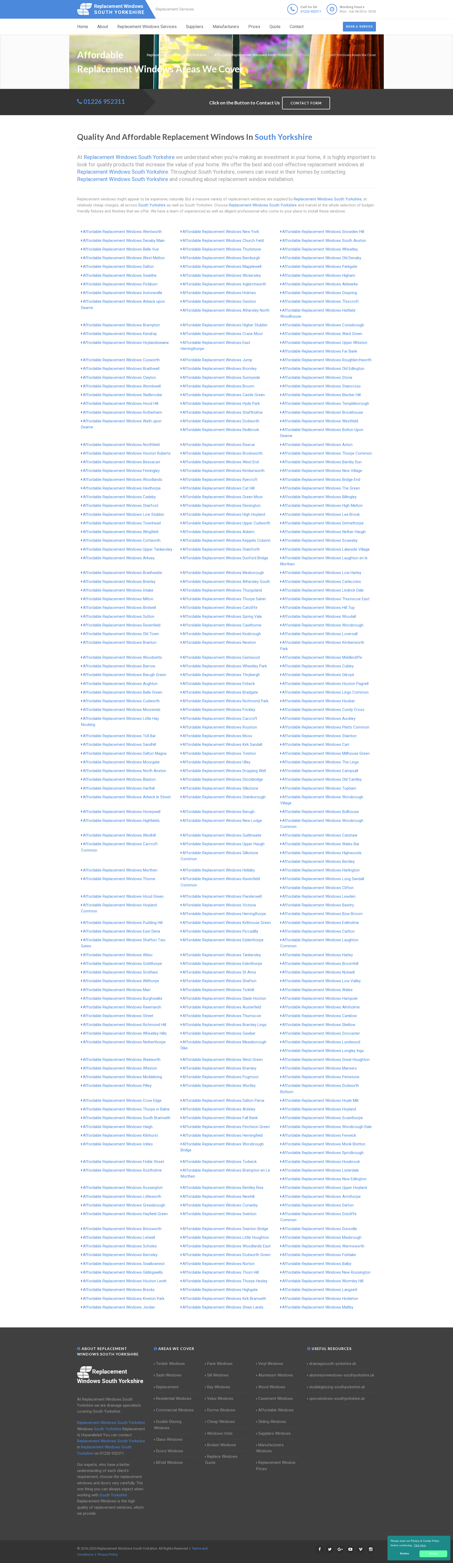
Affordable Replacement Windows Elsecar (218, 444)
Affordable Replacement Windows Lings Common (325, 692)
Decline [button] (404, 1553)
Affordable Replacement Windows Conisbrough (323, 325)
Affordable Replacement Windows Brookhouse (322, 412)
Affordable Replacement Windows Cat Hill (218, 488)
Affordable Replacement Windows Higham (318, 275)
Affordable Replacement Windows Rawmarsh (122, 1007)
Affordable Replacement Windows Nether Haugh (324, 531)
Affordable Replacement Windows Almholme (321, 1007)
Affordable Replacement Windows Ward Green (322, 333)
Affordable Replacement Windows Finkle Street (123, 1161)
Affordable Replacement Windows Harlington (321, 870)
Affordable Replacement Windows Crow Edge (122, 1100)
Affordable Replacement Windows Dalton (118, 266)
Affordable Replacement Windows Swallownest (124, 1263)
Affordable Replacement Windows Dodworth (220, 421)
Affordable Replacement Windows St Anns (219, 972)
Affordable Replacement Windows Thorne (119, 878)
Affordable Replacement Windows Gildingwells (123, 1272)
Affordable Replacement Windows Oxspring (319, 292)
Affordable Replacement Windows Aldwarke (320, 284)
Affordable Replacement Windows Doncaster (321, 1033)
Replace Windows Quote (221, 1459)
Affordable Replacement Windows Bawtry (318, 905)
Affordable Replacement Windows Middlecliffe (322, 657)
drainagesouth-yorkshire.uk (332, 1363)
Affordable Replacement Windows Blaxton (119, 779)
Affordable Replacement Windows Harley (317, 955)
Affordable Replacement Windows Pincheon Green (226, 1126)
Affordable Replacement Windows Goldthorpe (122, 963)
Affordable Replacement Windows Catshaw (319, 835)
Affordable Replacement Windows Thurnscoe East (325, 599)
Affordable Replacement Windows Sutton (118, 616)
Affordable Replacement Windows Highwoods (322, 852)
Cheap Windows (221, 1421)
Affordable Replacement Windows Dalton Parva (223, 1100)
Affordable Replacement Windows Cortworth (121, 540)
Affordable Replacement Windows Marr (117, 989)
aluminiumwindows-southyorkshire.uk (341, 1375)
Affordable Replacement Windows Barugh (218, 811)
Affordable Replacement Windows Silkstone (220, 788)
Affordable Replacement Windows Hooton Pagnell (325, 683)
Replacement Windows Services (147, 26)
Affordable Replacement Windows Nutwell (318, 972)
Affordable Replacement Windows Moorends (121, 709)
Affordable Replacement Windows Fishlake (319, 1254)
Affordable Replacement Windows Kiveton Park (123, 1298)
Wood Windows (271, 1387)
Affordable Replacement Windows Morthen (120, 870)
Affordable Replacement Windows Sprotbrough (323, 1152)
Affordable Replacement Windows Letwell (119, 1237)
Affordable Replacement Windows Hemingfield (222, 1135)
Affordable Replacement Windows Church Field (223, 240)
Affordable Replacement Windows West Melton (124, 258)
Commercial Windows (175, 1410)
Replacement (167, 1387)
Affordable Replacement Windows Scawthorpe (322, 1117)
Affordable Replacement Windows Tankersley (221, 955)
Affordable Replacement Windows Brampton (121, 325)
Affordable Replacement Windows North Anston (124, 770)
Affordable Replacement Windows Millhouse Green (326, 753)
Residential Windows (173, 1398)
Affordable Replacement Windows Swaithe (120, 275)
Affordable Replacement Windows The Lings (320, 762)
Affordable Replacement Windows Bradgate (220, 692)
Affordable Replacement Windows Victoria (219, 905)
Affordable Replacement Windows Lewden (318, 896)
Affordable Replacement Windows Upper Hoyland (324, 1187)
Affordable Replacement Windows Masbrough (322, 1237)
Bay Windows (218, 1387)
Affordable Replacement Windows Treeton (219, 753)
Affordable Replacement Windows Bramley (219, 1068)
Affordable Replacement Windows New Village (322, 470)
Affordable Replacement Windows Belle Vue (121, 249)
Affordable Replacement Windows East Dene (121, 931)
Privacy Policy (108, 1554)
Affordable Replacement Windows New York (220, 231)
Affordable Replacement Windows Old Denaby (321, 258)
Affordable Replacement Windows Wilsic (118, 955)
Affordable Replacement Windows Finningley (121, 470)
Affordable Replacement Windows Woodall (319, 616)
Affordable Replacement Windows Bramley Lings (224, 1024)
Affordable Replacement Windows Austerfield (221, 1007)
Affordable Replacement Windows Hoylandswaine (126, 342)
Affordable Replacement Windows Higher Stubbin (224, 325)
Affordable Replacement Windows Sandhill (119, 744)
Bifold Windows (169, 1462)
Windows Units (220, 1433)
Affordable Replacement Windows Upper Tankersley (127, 549)
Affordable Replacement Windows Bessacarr (121, 462)
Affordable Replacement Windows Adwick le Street (127, 797)
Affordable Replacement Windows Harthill (119, 788)
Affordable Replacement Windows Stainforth (221, 549)
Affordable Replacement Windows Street (118, 1015)
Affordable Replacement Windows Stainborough (224, 797)
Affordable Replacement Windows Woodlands (122, 479)
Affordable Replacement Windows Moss (217, 735)
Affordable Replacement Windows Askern (218, 531)
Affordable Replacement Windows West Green (222, 1059)
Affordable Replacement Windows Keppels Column (226, 540)
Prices (254, 26)
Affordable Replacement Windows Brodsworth (222, 453)
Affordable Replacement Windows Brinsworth (122, 1228)
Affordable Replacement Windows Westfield (320, 421)
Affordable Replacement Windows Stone (317, 377)
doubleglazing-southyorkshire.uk (337, 1387)
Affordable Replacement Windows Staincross (321, 386)
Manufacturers (226, 26)
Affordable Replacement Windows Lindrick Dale (323, 590)
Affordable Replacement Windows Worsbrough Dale (327, 1126)
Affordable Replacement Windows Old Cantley (322, 779)
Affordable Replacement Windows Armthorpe (321, 1196)
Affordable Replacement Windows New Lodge (222, 820)
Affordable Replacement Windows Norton (218, 1263)
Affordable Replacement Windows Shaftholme (222, 412)
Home (82, 26)
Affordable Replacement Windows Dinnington (221, 505)
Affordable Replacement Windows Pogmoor (220, 1077)
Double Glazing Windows (167, 1424)
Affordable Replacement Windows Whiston (120, 1068)
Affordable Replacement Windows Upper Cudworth (226, 523)
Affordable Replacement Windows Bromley (219, 368)
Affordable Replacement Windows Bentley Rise (222, 1187)
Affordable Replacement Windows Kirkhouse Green (226, 922)
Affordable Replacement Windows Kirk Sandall (222, 744)
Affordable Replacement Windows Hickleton (320, 1298)
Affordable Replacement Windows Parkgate (319, 266)
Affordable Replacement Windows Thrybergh (221, 674)
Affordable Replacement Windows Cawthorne (221, 625)
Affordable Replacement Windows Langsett (319, 1289)
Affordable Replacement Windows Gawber (219, 1033)
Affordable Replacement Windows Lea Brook (321, 514)
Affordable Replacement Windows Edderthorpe (222, 940)
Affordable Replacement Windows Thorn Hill (220, 1272)
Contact (297, 26)
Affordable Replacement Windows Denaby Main (124, 240)
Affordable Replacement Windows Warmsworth (323, 1246)
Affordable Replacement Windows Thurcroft (320, 301)
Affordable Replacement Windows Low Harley (321, 572)
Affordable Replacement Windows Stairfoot (120, 505)
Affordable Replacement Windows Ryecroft (219, 479)
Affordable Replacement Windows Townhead (122, 523)
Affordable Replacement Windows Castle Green (223, 394)
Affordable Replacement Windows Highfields (121, 820)
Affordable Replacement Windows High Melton (322, 505)
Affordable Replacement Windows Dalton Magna (124, 753)
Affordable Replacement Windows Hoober (318, 701)
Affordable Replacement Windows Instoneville (122, 292)
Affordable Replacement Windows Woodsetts (122, 657)
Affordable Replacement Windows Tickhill (218, 989)
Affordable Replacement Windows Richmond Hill (124, 1024)
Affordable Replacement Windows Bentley (318, 861)
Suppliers (194, 26)
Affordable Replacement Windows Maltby (317, 1307)
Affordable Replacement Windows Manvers (319, 1068)
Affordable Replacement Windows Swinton (219, 1213)
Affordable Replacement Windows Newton (219, 642)
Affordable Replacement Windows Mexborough (223, 572)
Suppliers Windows (274, 1433)
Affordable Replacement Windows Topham (319, 788)
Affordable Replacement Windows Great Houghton (326, 1059)
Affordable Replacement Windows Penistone (320, 1077)
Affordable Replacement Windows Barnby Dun (322, 462)
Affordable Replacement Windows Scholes (120, 1246)
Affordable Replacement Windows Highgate (220, 1289)
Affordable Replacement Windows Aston (317, 444)
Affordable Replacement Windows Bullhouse (320, 811)
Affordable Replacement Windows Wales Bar (320, 844)
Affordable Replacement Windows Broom (218, 386)
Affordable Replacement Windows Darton (318, 1205)
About (102, 26)
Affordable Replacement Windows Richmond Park (225, 701)
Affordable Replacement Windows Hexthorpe (122, 488)
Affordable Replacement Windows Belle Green (122, 692)
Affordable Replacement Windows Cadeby (119, 497)
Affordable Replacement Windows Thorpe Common (327, 453)
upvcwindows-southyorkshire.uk (337, 1398)
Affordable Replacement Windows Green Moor (222, 497)
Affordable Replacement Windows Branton (120, 642)
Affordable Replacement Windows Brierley (119, 581)
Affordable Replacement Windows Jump (217, 360)
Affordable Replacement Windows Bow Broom (322, 913)
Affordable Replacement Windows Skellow (318, 1024)
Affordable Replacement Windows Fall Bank (220, 1117)
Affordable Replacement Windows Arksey (119, 558)
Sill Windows (218, 1375)
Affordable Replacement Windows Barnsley (120, 1254)
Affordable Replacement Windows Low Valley (321, 981)
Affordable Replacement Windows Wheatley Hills (125, 1033)
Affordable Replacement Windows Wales (317, 989)
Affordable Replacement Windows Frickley (218, 709)
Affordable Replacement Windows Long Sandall (323, 878)
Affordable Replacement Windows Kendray (120, 333)
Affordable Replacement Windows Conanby (220, 1205)
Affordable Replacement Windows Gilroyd (318, 674)
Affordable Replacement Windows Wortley (219, 1085)
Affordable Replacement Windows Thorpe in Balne (126, 1109)
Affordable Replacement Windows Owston (219, 301)
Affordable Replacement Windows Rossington (123, 1187)
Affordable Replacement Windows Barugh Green (124, 674)
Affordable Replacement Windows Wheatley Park (224, 666)
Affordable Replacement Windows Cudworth (121, 701)
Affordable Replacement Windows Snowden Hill (323, 231)
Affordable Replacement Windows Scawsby (320, 540)
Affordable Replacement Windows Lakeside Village (326, 549)
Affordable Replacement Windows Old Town (121, 633)
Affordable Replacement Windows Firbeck (218, 683)
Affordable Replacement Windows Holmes (219, 292)
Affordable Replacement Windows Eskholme (320, 922)
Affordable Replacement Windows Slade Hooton (224, 998)
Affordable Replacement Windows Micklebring (122, 1077)
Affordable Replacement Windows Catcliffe (219, 607)
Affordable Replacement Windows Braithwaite (122, 572)
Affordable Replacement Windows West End (220, 462)
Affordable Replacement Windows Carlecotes (321, 581)
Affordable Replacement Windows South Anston (324, 240)
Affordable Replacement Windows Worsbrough (322, 625)
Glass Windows (169, 1439)
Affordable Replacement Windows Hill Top (318, 607)
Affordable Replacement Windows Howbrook (321, 1161)
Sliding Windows (272, 1421)
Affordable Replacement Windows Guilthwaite (221, 835)
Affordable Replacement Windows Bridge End (321, 479)
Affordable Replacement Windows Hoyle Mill (320, 1100)
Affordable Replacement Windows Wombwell (122, 386)
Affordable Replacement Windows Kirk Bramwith (224, 1298)
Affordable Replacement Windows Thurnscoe (221, 1015)
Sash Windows (168, 1375)
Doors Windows (169, 1451)
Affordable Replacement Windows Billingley (319, 497)
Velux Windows (220, 1398)
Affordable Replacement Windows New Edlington (324, 1179)
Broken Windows (221, 1445)
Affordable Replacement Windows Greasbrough (124, 1205)
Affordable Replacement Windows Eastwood (221, 657)
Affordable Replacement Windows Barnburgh (221, 258)
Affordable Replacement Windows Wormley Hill (322, 1281)
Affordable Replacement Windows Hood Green (123, 896)
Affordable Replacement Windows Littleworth (122, 1196)
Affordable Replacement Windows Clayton (119, 377)
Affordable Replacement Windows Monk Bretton (323, 1144)
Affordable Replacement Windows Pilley (117, 1085)
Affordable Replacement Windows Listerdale (320, 1170)
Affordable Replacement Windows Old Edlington (323, 368)
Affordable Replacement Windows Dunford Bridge (225, 558)
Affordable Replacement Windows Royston (219, 727)
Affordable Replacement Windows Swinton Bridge (225, 1228)
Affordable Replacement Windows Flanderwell (222, 896)
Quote (275, 26)
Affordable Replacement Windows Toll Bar (119, 735)
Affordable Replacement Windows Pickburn (120, 284)
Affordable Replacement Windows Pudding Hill (123, 922)
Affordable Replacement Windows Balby (316, 1263)
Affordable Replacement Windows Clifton (318, 887)
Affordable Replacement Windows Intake (118, 590)
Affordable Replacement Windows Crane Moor (222, 333)
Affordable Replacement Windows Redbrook (220, 429)
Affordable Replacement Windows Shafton (219, 981)
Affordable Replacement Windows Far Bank (319, 351)
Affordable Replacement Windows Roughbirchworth (326, 360)
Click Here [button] (420, 1545)
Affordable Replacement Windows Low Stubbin (123, 514)
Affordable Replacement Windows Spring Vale (222, 616)
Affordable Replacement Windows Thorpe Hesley (224, 1281)
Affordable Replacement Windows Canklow (319, 1015)
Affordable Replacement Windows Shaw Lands (222, 1307)
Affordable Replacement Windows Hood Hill (120, 403)
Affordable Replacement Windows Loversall (320, 633)
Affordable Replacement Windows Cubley (318, 666)
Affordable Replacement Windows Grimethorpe (323, 523)
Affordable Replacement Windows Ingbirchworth (224, 284)
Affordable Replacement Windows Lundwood (321, 1042)
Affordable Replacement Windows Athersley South (226, 581)
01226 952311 (310, 11)
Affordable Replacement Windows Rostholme (122, 1170)
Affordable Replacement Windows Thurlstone (221, 249)
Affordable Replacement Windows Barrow (119, 666)
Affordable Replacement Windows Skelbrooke (122, 394)
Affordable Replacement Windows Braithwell (121, 368)
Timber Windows (170, 1363)
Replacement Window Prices (275, 1465)
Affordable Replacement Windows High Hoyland (223, 514)
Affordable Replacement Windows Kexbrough (221, 633)
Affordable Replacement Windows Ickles (118, 1144)
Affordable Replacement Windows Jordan (119, 1307)
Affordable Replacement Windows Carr (315, 744)
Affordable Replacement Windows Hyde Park (221, 403)
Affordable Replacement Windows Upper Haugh (223, 844)
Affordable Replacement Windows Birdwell (119, 607)
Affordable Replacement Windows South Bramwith (126, 1117)
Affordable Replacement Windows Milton (118, 599)
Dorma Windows (221, 1410)
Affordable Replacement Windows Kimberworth (223, 470)
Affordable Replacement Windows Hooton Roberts (127, 453)
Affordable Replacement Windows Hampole (320, 998)
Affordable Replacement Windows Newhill (218, 1196)
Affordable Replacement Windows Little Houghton (225, 1237)
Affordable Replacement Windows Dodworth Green (226, 1254)
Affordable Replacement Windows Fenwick (319, 1135)
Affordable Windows (276, 1410)
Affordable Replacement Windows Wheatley (320, 249)
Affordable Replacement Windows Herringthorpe (224, 913)
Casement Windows (275, 1398)
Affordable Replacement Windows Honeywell (121, 811)
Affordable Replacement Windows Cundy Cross (323, 709)
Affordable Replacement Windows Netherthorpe (124, 1042)
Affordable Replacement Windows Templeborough (325, 403)
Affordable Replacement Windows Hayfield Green (125, 1213)
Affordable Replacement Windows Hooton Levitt (124, 1281)
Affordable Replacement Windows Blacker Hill (321, 394)
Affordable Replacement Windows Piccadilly (220, 931)
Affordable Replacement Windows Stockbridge (222, 779)
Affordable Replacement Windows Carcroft (219, 718)
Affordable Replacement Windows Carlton (318, 931)
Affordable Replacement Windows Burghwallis (122, 998)
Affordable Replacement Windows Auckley (318, 718)
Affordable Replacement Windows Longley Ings (323, 1050)
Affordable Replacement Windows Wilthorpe (121, 981)
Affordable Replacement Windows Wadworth (121, 1059)
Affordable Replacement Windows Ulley (216, 762)
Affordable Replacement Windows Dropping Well (224, 770)
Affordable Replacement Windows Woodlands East (226, 1246)
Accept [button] (433, 1553)
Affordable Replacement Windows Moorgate (121, 762)
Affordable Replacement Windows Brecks (119, 1289)
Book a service (359, 26)
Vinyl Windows (270, 1363)
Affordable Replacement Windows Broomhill (320, 963)
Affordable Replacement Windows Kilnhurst (120, 1135)
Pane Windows (220, 1363)
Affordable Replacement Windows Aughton (120, 683)
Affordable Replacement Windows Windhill (119, 835)
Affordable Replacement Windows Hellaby (218, 870)
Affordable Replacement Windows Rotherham (122, 412)
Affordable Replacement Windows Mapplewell (221, 266)
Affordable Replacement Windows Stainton (319, 735)
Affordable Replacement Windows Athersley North (225, 310)
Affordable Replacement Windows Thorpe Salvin (224, 599)
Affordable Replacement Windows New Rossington (326, 1272)
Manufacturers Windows (270, 1448)
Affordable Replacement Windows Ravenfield (121, 625)
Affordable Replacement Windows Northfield (121, 444)
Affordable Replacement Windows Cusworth (121, 360)
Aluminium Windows (275, 1375)
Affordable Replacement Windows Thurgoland (222, 590)
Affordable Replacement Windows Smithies (120, 972)
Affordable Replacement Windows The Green (321, 488)
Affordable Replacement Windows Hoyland (319, 1109)
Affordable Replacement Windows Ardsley (218, 1109)
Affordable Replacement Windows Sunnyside (221, 377)
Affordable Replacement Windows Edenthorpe (222, 963)
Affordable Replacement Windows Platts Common (325, 727)
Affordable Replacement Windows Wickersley (221, 275)
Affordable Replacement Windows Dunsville (319, 1228)
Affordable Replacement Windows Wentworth (122, 231)
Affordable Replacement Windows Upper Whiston (324, 342)
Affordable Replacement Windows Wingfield (120, 531)
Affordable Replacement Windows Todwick (219, 1161)
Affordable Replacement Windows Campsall (320, 770)
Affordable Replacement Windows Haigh (118, 1126)
